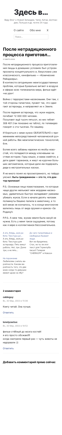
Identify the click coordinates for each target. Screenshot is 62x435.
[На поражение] (16, 265)
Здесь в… (31, 12)
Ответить (8, 312)
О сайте (19, 30)
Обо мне (35, 30)
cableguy (8, 297)
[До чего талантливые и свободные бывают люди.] (43, 243)
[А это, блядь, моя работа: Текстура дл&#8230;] (16, 242)
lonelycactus (10, 322)
